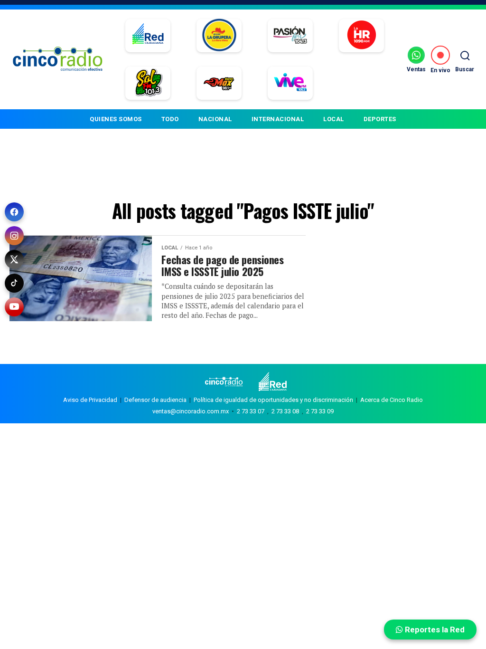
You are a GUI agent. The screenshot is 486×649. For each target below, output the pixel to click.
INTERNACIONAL (278, 119)
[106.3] (290, 83)
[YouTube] (14, 306)
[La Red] (148, 35)
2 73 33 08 (285, 411)
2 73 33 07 (250, 411)
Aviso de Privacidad (90, 399)
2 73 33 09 (320, 411)
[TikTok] (14, 283)
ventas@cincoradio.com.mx (190, 411)
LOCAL (333, 119)
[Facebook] (14, 211)
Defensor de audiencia (155, 399)
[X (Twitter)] (14, 259)
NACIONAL (215, 119)
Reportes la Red (434, 629)
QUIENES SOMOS (116, 119)
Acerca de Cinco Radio (391, 399)
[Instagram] (14, 235)
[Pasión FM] (290, 35)
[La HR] (361, 35)
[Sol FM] (148, 83)
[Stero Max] (219, 83)
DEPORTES (380, 119)
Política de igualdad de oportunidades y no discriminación (273, 399)
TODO (170, 119)
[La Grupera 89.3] (219, 35)
